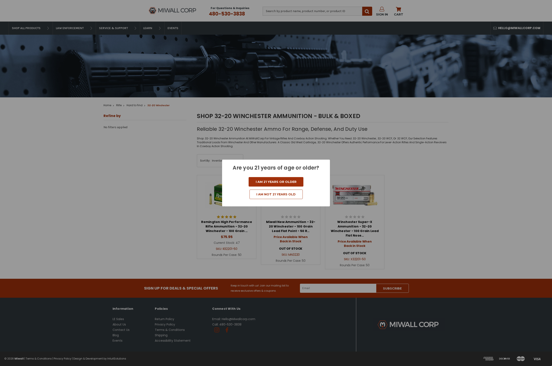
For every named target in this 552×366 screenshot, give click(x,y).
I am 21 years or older (276, 182)
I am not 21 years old (276, 194)
